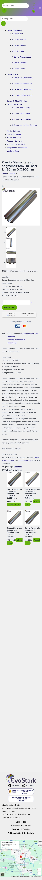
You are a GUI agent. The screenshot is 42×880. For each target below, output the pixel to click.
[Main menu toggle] (39, 8)
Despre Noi (21, 822)
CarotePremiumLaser (29, 334)
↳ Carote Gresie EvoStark (22, 78)
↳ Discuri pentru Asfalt (21, 108)
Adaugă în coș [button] (14, 504)
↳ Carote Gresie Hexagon (22, 89)
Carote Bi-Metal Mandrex (17, 101)
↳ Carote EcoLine (19, 39)
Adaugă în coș (9, 307)
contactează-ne (24, 460)
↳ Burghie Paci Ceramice (22, 95)
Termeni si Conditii (21, 829)
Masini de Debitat (14, 138)
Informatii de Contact (21, 825)
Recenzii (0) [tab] (12, 343)
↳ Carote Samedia (19, 63)
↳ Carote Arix (17, 34)
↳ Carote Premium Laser (22, 57)
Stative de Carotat (14, 134)
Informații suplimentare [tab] (16, 340)
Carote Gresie (12, 74)
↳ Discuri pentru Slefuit (21, 119)
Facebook (18, 467)
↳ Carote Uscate (18, 69)
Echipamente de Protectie (17, 148)
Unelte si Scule (13, 151)
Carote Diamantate (14, 30)
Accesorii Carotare (14, 141)
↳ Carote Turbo (18, 51)
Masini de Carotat (14, 131)
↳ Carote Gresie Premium (22, 84)
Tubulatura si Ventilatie (16, 144)
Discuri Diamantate (14, 104)
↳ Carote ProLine (19, 45)
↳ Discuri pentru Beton (21, 113)
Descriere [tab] (11, 337)
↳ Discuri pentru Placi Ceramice (24, 125)
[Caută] (4, 10)
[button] (3, 186)
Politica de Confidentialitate (21, 833)
